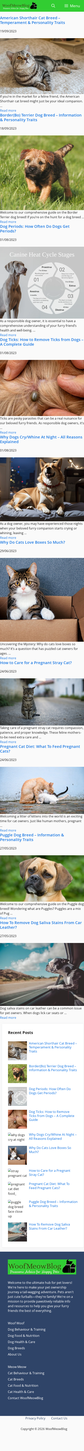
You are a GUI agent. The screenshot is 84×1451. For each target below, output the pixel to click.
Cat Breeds (16, 1379)
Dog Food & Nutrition (23, 1335)
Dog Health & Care (21, 1342)
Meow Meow (17, 1367)
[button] (53, 6)
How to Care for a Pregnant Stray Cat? (36, 662)
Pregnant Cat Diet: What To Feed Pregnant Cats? (40, 749)
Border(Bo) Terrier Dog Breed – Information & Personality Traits (41, 117)
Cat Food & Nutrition (23, 1385)
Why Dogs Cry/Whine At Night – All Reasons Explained (41, 439)
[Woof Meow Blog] (19, 6)
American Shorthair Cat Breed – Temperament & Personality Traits (32, 20)
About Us (14, 1354)
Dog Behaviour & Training (27, 1329)
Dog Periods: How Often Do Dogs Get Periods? (35, 229)
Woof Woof (16, 1323)
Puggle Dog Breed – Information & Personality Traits (32, 837)
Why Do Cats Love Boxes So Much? (32, 542)
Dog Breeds (16, 1348)
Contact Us (59, 1418)
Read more (8, 110)
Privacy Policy (35, 1418)
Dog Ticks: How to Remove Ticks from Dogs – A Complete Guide (41, 342)
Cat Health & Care (21, 1392)
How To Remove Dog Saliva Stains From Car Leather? (41, 925)
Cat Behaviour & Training (26, 1373)
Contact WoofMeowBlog (25, 1398)
